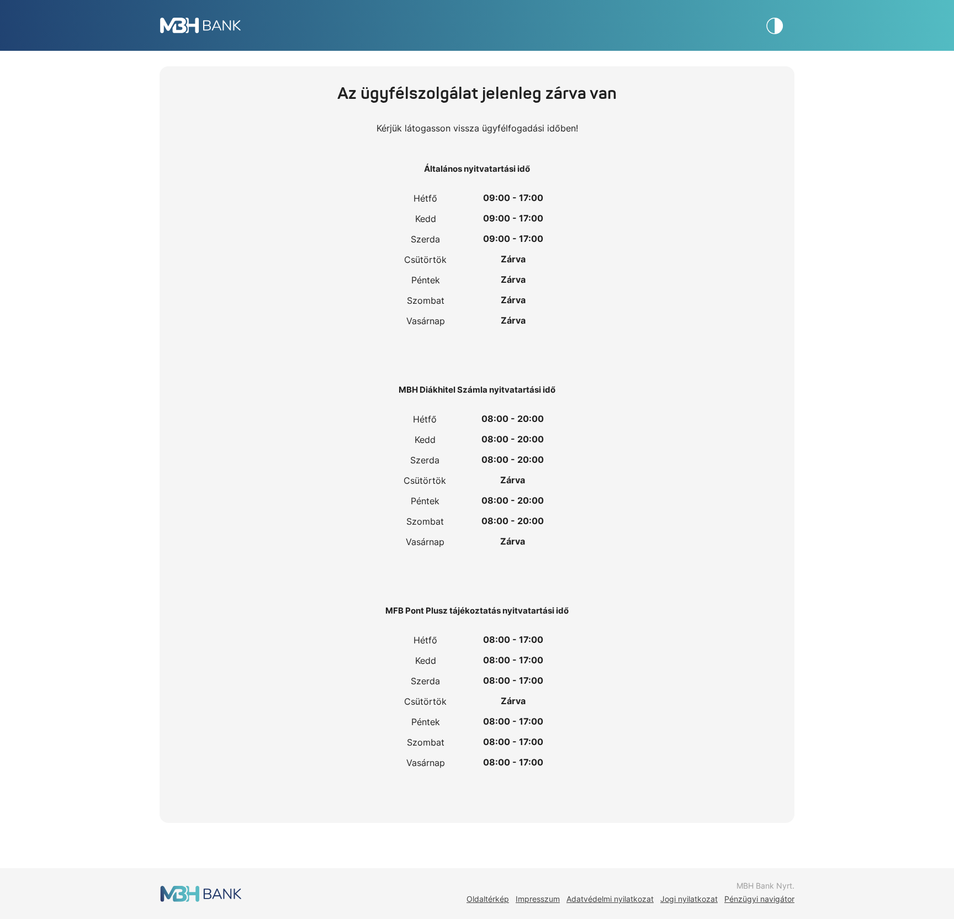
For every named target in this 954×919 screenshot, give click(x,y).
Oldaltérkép (488, 899)
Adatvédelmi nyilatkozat (610, 899)
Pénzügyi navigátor (759, 899)
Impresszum (538, 899)
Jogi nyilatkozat (689, 899)
